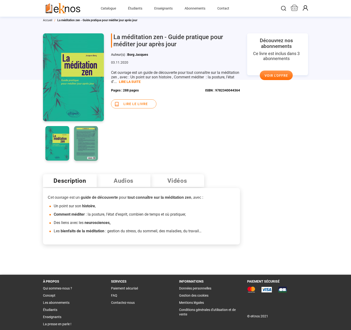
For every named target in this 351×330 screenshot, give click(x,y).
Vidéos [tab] (177, 180)
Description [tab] (69, 180)
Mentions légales (191, 303)
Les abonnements (56, 303)
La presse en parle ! (57, 324)
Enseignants (52, 317)
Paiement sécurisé (124, 288)
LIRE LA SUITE (130, 82)
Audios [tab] (123, 180)
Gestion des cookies (193, 295)
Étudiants (50, 310)
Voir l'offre (276, 75)
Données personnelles (195, 288)
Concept (49, 295)
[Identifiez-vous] (305, 9)
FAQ (114, 295)
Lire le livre (135, 104)
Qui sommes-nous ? (57, 288)
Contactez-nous (123, 303)
